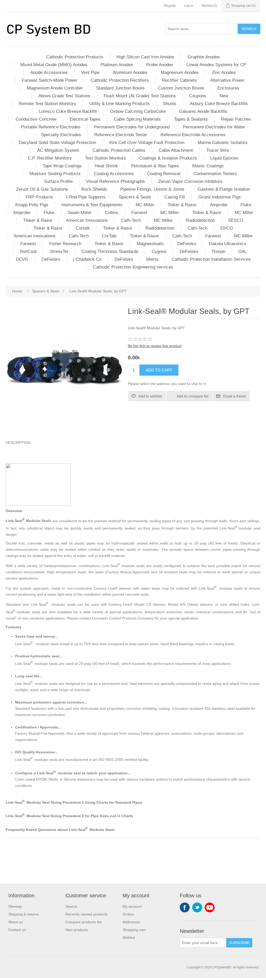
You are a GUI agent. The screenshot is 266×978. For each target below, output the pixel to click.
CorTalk (109, 235)
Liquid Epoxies (224, 158)
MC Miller (145, 204)
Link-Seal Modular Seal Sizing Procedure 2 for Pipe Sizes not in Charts (69, 816)
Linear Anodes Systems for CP (216, 64)
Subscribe (239, 943)
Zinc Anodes (224, 72)
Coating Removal (163, 173)
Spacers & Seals (135, 197)
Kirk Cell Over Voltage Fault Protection (146, 142)
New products (76, 930)
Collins (111, 212)
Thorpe (218, 251)
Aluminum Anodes (130, 72)
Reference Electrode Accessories (193, 134)
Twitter (197, 907)
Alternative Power (227, 80)
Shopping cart (134, 930)
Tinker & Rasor (182, 204)
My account (132, 906)
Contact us (17, 930)
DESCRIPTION (18, 442)
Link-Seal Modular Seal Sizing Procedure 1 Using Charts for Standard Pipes (74, 802)
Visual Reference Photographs (115, 181)
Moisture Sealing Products (55, 173)
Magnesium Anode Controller (55, 88)
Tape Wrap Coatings (62, 165)
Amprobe (218, 204)
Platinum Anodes (117, 64)
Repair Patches (236, 119)
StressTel (59, 251)
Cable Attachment (176, 150)
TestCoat (28, 251)
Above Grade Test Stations (64, 95)
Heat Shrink (106, 165)
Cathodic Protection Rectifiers (120, 80)
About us (15, 922)
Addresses (131, 922)
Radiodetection (200, 220)
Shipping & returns (23, 914)
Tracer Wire (217, 150)
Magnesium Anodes (180, 72)
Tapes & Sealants (191, 119)
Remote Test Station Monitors (47, 103)
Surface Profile (58, 181)
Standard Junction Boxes (120, 88)
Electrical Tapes (85, 119)
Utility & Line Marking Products (119, 103)
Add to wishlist (150, 396)
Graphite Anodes (204, 56)
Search (249, 29)
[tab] (133, 442)
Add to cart (159, 370)
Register (170, 6)
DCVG (22, 259)
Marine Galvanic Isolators (223, 142)
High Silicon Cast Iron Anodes (145, 56)
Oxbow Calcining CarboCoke (138, 111)
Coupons (197, 95)
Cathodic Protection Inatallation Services (211, 259)
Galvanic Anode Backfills (203, 111)
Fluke (246, 204)
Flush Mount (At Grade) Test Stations (140, 95)
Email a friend (234, 396)
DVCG (227, 228)
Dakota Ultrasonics (227, 243)
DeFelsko (186, 243)
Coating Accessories (114, 173)
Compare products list (83, 922)
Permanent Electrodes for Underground (132, 127)
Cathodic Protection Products (74, 56)
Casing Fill (174, 197)
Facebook (185, 907)
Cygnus (159, 251)
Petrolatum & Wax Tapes (155, 165)
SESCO (235, 220)
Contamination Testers (215, 173)
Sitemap (15, 906)
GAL (242, 251)
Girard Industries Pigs (219, 197)
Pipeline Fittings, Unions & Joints (152, 189)
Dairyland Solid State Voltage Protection (57, 142)
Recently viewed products (86, 914)
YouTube (210, 907)
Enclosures (228, 88)
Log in (188, 6)
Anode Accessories (49, 72)
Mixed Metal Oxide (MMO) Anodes (53, 64)
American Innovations (87, 220)
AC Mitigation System (58, 150)
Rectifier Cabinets (179, 80)
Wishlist (129, 937)
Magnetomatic (150, 243)
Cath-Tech (131, 220)
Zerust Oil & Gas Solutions (42, 189)
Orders (128, 914)
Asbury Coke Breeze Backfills (219, 103)
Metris (152, 259)
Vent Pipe (90, 72)
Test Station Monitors (105, 158)
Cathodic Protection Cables (118, 150)
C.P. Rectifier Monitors (50, 158)
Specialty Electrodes (61, 134)
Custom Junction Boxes (181, 88)
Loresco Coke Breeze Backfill (68, 111)
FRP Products (39, 197)
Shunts (169, 103)
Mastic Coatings (208, 165)
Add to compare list (192, 396)
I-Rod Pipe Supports (85, 197)
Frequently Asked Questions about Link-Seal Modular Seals (60, 830)
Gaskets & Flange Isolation (224, 189)
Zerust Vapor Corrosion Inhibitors (190, 181)
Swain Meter (80, 212)
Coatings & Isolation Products (168, 158)
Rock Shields (94, 189)
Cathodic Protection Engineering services (133, 267)
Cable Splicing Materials (137, 119)
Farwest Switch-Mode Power (49, 80)
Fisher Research (65, 243)
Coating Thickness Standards (109, 251)
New (224, 95)
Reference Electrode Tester (120, 134)
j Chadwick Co (87, 259)
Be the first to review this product (155, 346)
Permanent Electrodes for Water (214, 127)
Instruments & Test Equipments (92, 204)
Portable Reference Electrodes (51, 127)
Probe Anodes (159, 64)
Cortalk (83, 228)
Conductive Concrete (36, 119)
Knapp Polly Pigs (31, 204)
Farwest (139, 212)
